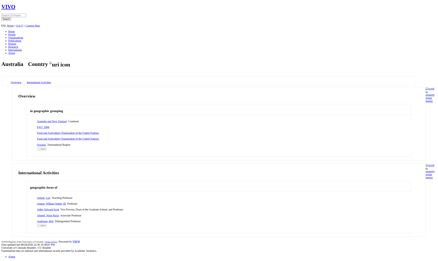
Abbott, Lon (43, 197)
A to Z (19, 25)
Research (13, 46)
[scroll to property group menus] (430, 101)
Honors (12, 43)
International (15, 50)
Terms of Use (51, 242)
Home (10, 25)
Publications (14, 40)
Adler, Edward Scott (48, 209)
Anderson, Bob (45, 221)
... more (42, 149)
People (12, 34)
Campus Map (32, 25)
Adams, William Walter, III (51, 203)
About (11, 53)
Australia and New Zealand (52, 121)
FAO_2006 (43, 127)
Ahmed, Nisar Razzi (48, 215)
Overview (16, 82)
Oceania (41, 144)
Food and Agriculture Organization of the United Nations (68, 133)
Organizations (15, 37)
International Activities (39, 82)
